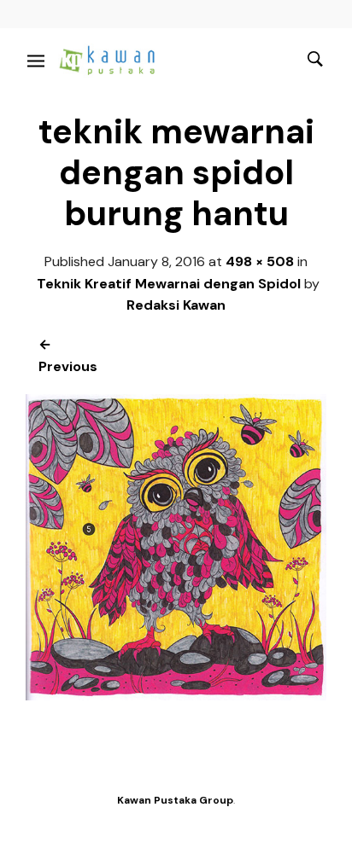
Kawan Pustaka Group (175, 800)
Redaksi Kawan (176, 305)
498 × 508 (260, 261)
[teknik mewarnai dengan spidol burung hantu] (176, 696)
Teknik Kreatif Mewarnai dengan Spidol (169, 284)
